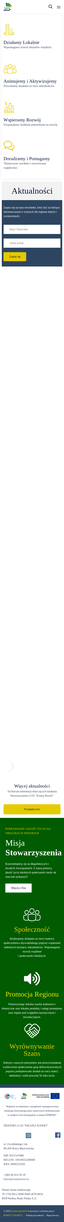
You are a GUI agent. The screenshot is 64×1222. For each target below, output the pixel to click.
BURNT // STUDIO (12, 1215)
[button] (15, 256)
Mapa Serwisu (52, 1215)
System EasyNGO (19, 1211)
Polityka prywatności (35, 1215)
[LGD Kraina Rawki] (8, 7)
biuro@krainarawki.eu (16, 1179)
